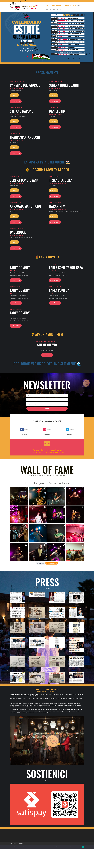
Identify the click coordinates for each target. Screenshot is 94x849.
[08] (17, 632)
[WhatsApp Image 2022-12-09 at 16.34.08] (57, 682)
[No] (92, 847)
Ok (83, 846)
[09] (37, 596)
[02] (17, 667)
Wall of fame (70, 5)
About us (60, 5)
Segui (26, 429)
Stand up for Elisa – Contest (53, 9)
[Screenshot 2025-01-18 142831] (17, 682)
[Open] (19, 496)
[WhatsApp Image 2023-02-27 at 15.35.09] (17, 647)
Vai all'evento (16, 101)
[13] (76, 632)
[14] (37, 682)
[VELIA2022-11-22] (37, 647)
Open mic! (79, 5)
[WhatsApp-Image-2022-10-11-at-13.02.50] (57, 647)
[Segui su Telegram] (67, 429)
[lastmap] (76, 652)
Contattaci (20, 843)
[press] (17, 617)
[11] (76, 602)
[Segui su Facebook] (22, 429)
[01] (17, 602)
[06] (57, 667)
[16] (76, 682)
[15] (37, 667)
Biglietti (15, 95)
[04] (76, 667)
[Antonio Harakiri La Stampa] (57, 617)
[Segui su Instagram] (44, 429)
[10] (57, 632)
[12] (37, 632)
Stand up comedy (50, 5)
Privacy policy (13, 843)
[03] (57, 602)
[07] (37, 617)
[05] (76, 617)
